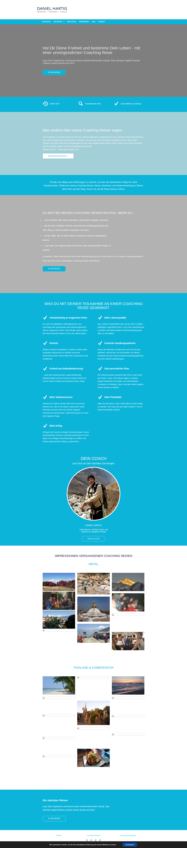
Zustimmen (130, 845)
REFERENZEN (84, 22)
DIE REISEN (58, 22)
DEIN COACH (71, 22)
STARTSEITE (46, 22)
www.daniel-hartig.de (93, 835)
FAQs (93, 22)
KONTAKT (101, 22)
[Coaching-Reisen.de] (52, 9)
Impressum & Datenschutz (128, 835)
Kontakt (58, 835)
